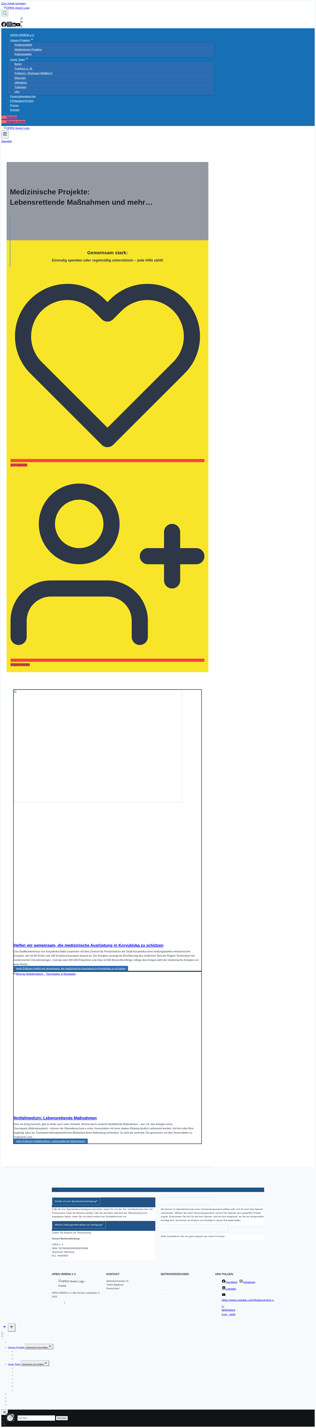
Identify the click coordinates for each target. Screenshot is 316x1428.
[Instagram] (9, 26)
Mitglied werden (16, 121)
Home (164, 1281)
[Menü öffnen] (5, 134)
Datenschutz (72, 1302)
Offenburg (20, 82)
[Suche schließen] (4, 1412)
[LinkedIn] (14, 26)
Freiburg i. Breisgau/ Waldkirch (33, 73)
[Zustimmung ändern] (10, 1417)
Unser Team (167, 1288)
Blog (163, 1295)
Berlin (18, 64)
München (20, 78)
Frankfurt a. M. (23, 68)
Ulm (16, 91)
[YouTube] (18, 26)
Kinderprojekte (23, 44)
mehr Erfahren (71, 968)
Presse (14, 105)
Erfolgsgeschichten (22, 101)
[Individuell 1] (21, 26)
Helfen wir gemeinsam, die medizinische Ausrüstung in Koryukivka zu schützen (88, 945)
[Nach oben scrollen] (4, 1328)
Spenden (11, 117)
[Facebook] (4, 26)
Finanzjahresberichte (23, 96)
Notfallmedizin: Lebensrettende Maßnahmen (55, 1118)
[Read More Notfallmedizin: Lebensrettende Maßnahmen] (45, 974)
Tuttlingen (20, 87)
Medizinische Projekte (28, 49)
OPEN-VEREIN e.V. (22, 35)
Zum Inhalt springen (13, 3)
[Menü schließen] (2, 1334)
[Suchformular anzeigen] (4, 13)
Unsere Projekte (169, 1284)
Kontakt (14, 110)
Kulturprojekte (23, 54)
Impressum (58, 1302)
